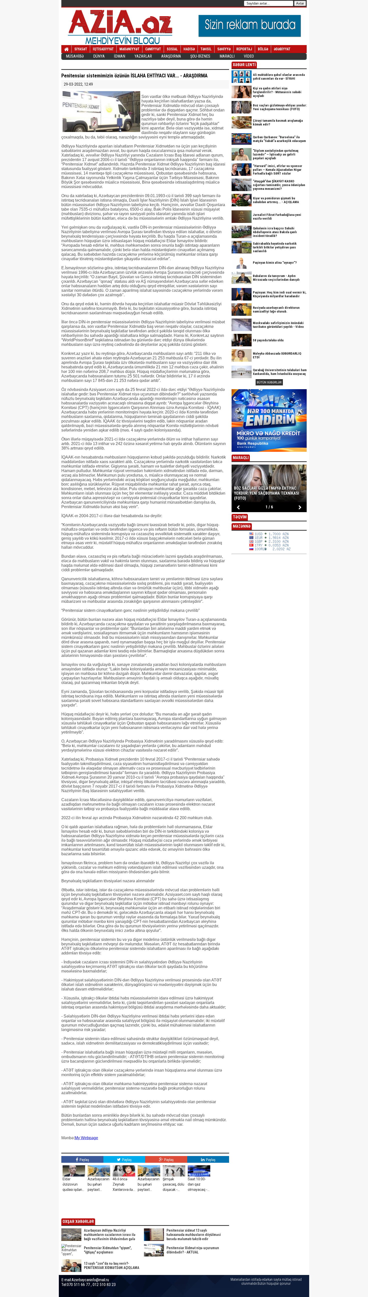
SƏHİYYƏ (224, 49)
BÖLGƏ (263, 49)
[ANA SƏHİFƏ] (66, 49)
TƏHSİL (206, 49)
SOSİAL (172, 49)
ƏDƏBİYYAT (282, 49)
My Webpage (86, 1138)
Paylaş (84, 1160)
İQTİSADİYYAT (103, 49)
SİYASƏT (80, 49)
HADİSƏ (189, 49)
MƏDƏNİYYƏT (129, 49)
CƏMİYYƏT (153, 49)
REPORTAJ (244, 49)
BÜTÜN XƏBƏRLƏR (269, 382)
